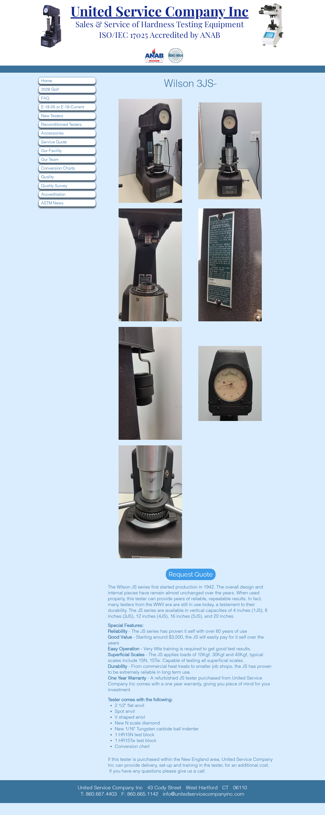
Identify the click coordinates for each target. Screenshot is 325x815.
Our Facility (51, 150)
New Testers (52, 115)
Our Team (49, 159)
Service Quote (54, 141)
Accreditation (53, 194)
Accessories (52, 132)
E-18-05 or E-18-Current (62, 106)
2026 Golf (50, 89)
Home (46, 80)
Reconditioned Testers (61, 124)
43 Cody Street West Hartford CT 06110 (197, 787)
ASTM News (52, 202)
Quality (47, 176)
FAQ (45, 98)
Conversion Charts (58, 168)
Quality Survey (54, 185)
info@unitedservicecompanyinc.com (203, 794)
